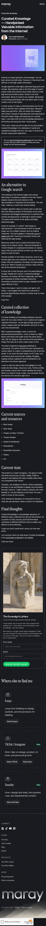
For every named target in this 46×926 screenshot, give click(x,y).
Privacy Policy (27, 907)
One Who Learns (7, 862)
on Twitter (29, 538)
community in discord (14, 538)
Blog (3, 847)
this (25, 323)
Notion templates (7, 880)
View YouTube (13, 802)
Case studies (6, 843)
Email (5, 652)
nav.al (36, 234)
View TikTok (12, 762)
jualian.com (5, 236)
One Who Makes (7, 866)
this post (22, 346)
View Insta (27, 762)
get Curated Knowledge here (20, 140)
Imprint (3, 851)
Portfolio (4, 840)
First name (7, 642)
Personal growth (7, 877)
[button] (41, 4)
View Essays (12, 721)
